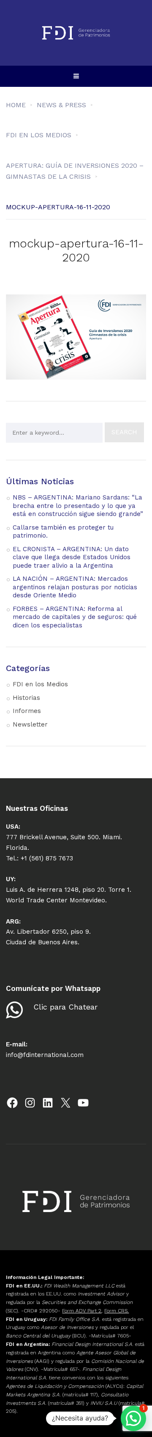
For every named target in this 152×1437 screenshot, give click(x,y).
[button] (133, 1418)
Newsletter (30, 724)
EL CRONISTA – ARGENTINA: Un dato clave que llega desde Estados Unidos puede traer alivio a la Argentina (71, 557)
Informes (27, 711)
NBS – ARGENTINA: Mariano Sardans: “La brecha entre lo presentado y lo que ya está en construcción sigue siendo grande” (78, 506)
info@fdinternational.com (45, 1055)
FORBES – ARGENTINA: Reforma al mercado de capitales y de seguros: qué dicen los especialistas (75, 617)
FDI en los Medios (40, 684)
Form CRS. (116, 1311)
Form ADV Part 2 (81, 1311)
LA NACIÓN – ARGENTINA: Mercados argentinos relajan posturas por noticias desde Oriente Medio (75, 587)
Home (16, 105)
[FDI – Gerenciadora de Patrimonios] (76, 33)
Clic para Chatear (65, 1006)
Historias (26, 698)
